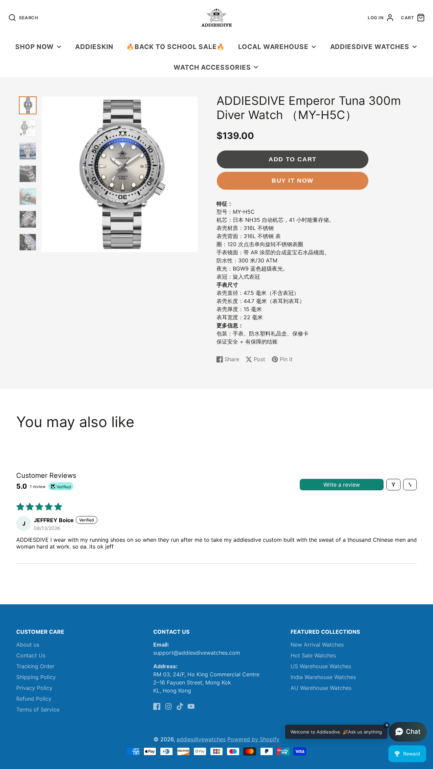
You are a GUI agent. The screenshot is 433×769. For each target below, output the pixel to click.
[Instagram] (168, 706)
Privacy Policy (34, 687)
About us (27, 644)
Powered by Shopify (253, 739)
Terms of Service (38, 709)
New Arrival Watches (317, 644)
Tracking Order (35, 666)
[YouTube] (191, 706)
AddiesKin (94, 47)
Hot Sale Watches (313, 655)
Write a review (341, 484)
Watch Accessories (212, 67)
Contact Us (30, 655)
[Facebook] (157, 706)
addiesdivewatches (201, 739)
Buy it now (293, 180)
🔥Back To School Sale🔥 (175, 47)
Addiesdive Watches (369, 47)
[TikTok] (180, 706)
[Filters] (393, 484)
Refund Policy (33, 698)
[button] (356, 732)
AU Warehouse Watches (321, 687)
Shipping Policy (36, 677)
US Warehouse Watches (321, 666)
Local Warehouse (273, 47)
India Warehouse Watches (323, 677)
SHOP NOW (34, 47)
